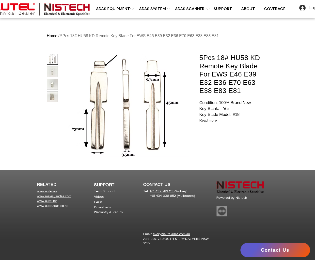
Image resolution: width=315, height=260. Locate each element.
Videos (99, 197)
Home (52, 36)
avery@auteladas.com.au (171, 234)
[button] (152, 9)
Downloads (102, 207)
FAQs (98, 202)
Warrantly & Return (108, 212)
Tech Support (104, 191)
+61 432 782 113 (162, 191)
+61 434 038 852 (163, 196)
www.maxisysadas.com (54, 196)
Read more (208, 120)
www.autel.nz (47, 201)
